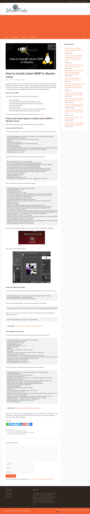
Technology (14, 37)
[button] (84, 37)
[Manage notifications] (87, 511)
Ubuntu (12, 429)
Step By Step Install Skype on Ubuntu (28, 408)
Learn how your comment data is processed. (41, 479)
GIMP (8, 431)
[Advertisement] (45, 25)
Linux (8, 429)
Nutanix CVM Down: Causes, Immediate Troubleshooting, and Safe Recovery (74, 50)
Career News (33, 37)
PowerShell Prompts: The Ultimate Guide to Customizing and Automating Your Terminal (74, 72)
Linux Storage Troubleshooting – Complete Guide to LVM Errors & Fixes (74, 111)
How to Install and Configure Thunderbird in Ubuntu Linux (20, 432)
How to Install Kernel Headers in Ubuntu (16, 434)
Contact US (77, 1)
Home (7, 37)
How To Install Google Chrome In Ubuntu (29, 326)
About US (71, 1)
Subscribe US (77, 510)
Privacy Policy (84, 1)
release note (40, 114)
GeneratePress (26, 511)
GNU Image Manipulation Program (18, 431)
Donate (84, 510)
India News (24, 37)
